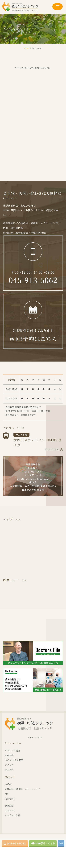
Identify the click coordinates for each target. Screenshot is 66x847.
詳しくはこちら (52, 449)
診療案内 (9, 755)
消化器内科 (10, 798)
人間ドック (10, 810)
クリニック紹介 (12, 750)
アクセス (9, 764)
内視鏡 (8, 784)
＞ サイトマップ (34, 737)
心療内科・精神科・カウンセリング (22, 789)
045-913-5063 (33, 471)
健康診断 (9, 805)
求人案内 (9, 769)
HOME (27, 48)
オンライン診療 (12, 815)
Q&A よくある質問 (14, 759)
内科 (7, 793)
